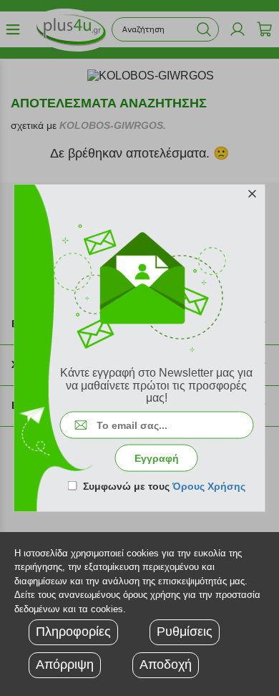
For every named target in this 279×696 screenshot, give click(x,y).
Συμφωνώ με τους (164, 485)
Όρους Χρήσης (208, 485)
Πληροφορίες (73, 631)
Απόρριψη (65, 664)
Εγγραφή (156, 457)
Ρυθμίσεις (184, 631)
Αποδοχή (166, 664)
